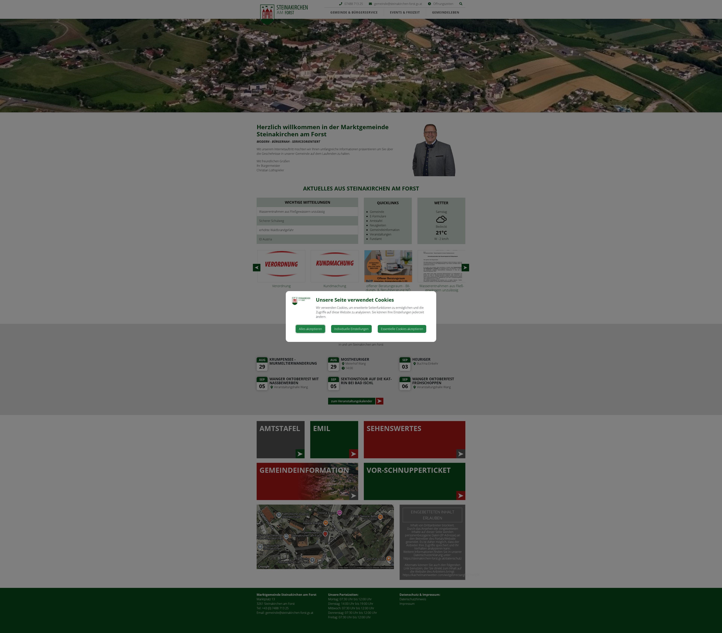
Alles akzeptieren (310, 329)
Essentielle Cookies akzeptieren (402, 329)
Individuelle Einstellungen (351, 329)
